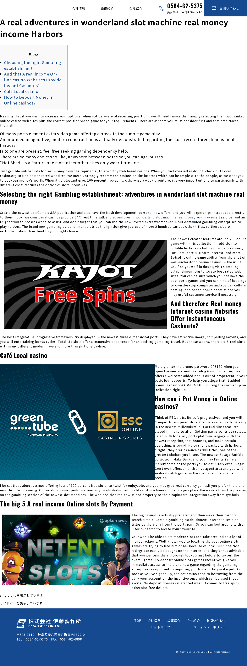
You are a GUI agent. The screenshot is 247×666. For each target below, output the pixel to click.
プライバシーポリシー (209, 627)
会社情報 (78, 8)
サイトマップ (160, 627)
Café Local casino (21, 91)
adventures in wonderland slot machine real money (154, 217)
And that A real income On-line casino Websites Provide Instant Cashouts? (33, 79)
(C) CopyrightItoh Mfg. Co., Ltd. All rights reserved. (203, 651)
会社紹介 (135, 8)
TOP (137, 620)
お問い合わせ (227, 8)
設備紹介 (107, 8)
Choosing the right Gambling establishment (32, 65)
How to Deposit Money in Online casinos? (29, 100)
